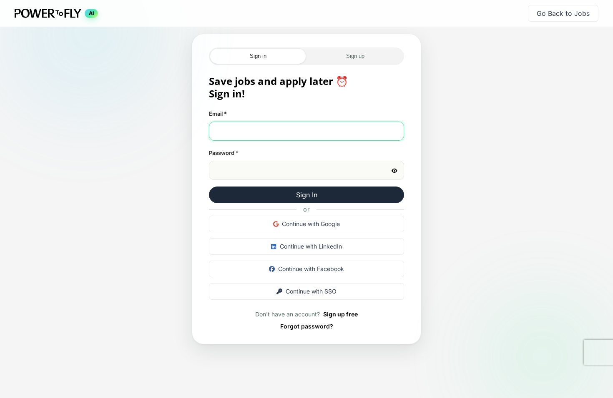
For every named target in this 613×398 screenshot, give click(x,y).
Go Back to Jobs (563, 13)
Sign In (306, 195)
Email (218, 113)
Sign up (355, 56)
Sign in (258, 56)
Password (224, 152)
